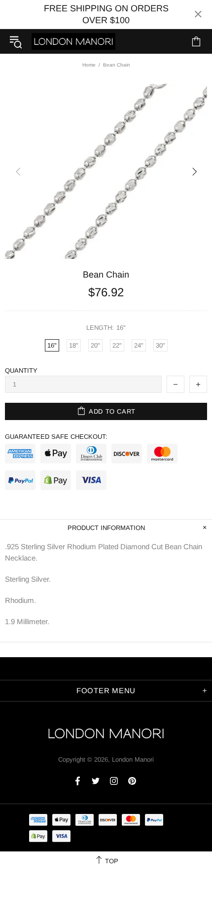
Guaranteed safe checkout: (56, 436)
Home (89, 65)
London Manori (133, 759)
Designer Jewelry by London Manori (73, 41)
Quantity (21, 370)
